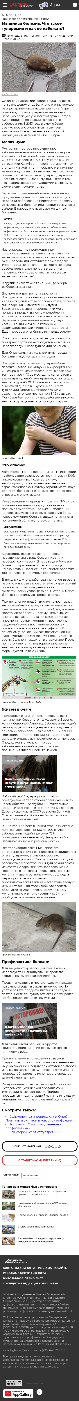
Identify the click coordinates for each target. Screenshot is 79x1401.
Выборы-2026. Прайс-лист (23, 1278)
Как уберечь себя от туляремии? (35, 1132)
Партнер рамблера (34, 1383)
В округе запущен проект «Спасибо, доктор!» (44, 1215)
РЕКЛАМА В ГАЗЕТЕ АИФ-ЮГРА (24, 1273)
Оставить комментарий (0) (39, 1160)
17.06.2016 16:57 (11, 15)
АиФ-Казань (10, 94)
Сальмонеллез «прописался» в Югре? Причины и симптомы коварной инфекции (39, 1118)
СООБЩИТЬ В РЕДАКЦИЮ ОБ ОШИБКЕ (30, 1283)
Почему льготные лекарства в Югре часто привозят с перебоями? (42, 1193)
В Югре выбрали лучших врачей (36, 1226)
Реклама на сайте (52, 1268)
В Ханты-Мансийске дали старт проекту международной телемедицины (41, 1240)
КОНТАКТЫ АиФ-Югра (19, 1268)
